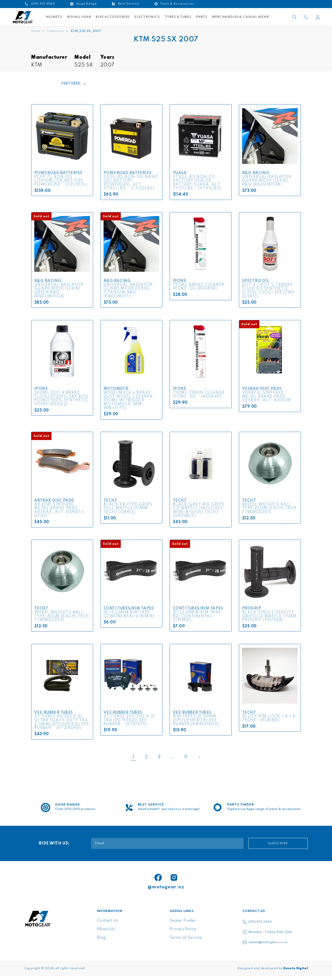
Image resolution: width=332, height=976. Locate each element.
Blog (101, 938)
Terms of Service (186, 938)
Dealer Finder (183, 921)
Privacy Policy (183, 929)
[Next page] (198, 757)
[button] (294, 17)
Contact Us (107, 921)
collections (55, 31)
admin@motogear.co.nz (268, 942)
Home (35, 31)
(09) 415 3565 (260, 921)
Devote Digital (295, 968)
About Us (106, 929)
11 (185, 757)
